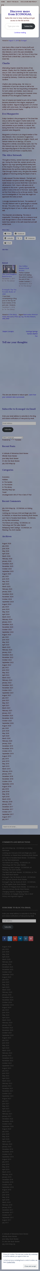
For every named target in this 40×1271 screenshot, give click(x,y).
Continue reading (20, 32)
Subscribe (28, 26)
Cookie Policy (11, 1262)
